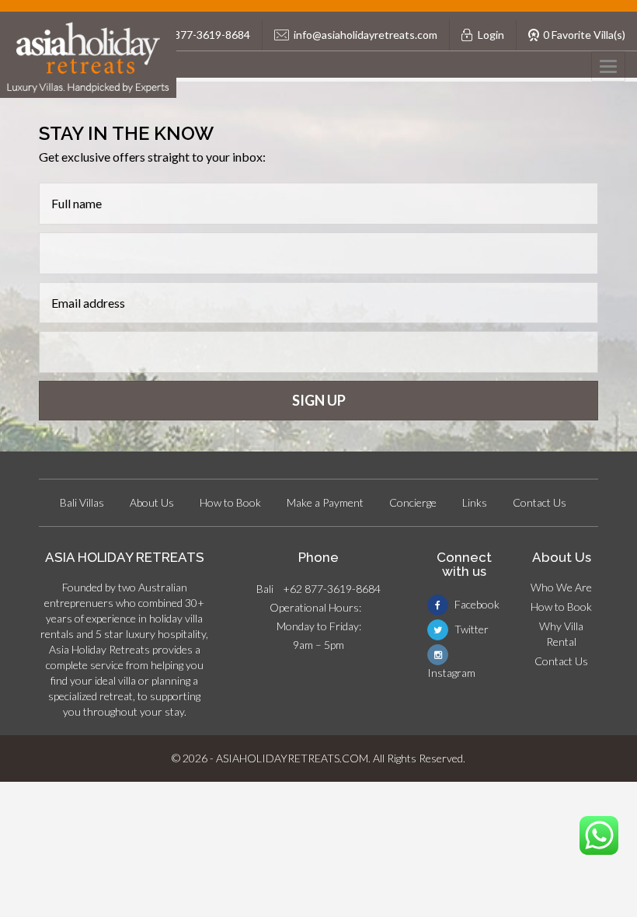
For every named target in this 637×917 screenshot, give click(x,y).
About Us (152, 502)
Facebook (476, 604)
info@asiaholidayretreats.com (365, 34)
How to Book (230, 502)
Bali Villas (82, 502)
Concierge (413, 502)
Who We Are (561, 587)
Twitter (470, 629)
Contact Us (539, 502)
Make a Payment (325, 502)
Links (474, 502)
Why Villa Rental (561, 633)
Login (491, 34)
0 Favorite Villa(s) (584, 34)
